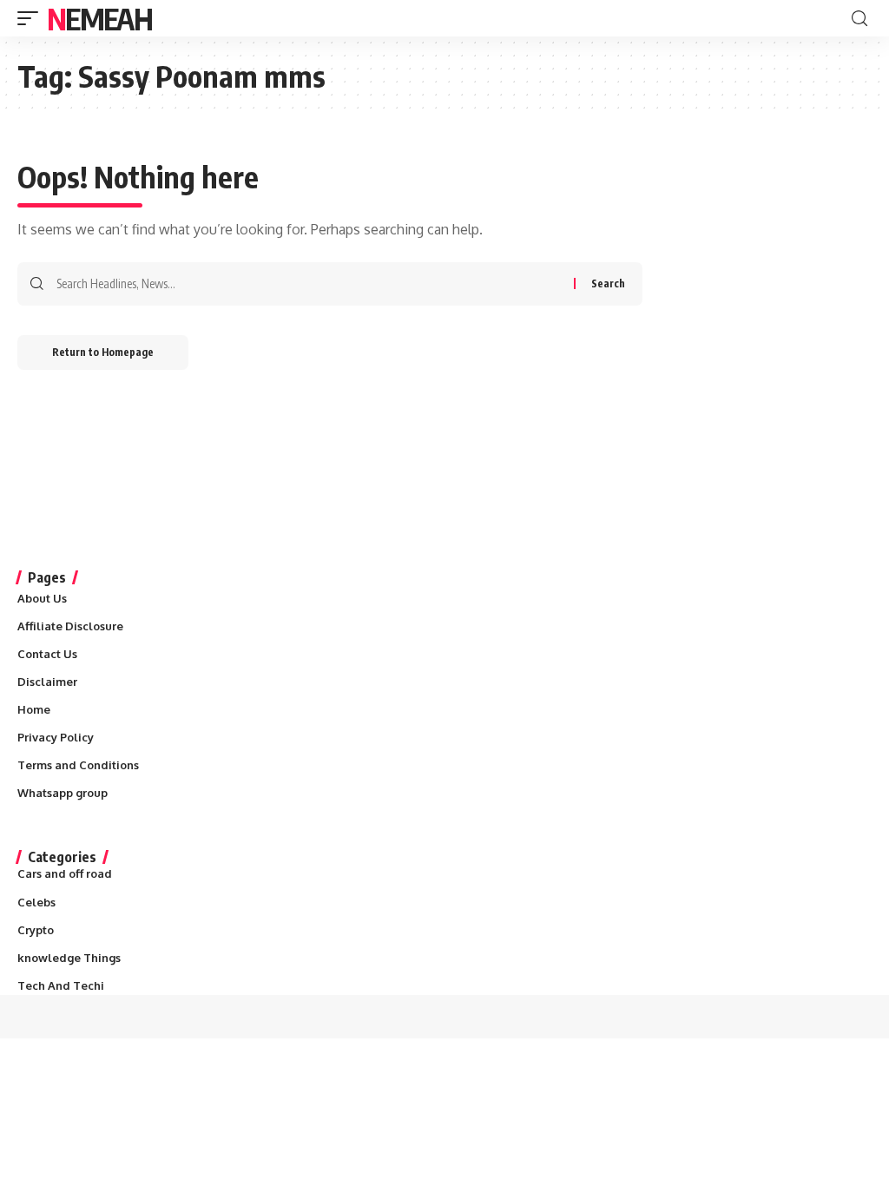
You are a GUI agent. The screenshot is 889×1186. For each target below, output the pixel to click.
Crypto (35, 930)
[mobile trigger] (32, 18)
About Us (42, 598)
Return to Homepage (103, 352)
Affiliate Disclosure (70, 626)
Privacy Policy (55, 737)
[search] (859, 18)
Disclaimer (47, 682)
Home (33, 709)
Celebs (36, 902)
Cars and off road (64, 873)
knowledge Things (69, 958)
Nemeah (99, 18)
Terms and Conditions (78, 765)
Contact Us (47, 654)
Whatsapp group (62, 793)
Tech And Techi (60, 985)
